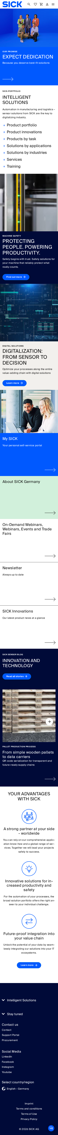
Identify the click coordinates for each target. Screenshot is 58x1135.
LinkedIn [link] (7, 1057)
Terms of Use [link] (29, 1114)
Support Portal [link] (10, 1035)
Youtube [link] (7, 1072)
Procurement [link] (10, 1040)
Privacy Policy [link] (29, 1119)
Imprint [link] (29, 1104)
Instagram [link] (8, 1067)
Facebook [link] (8, 1062)
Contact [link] (6, 1030)
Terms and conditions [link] (29, 1109)
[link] (12, 4)
